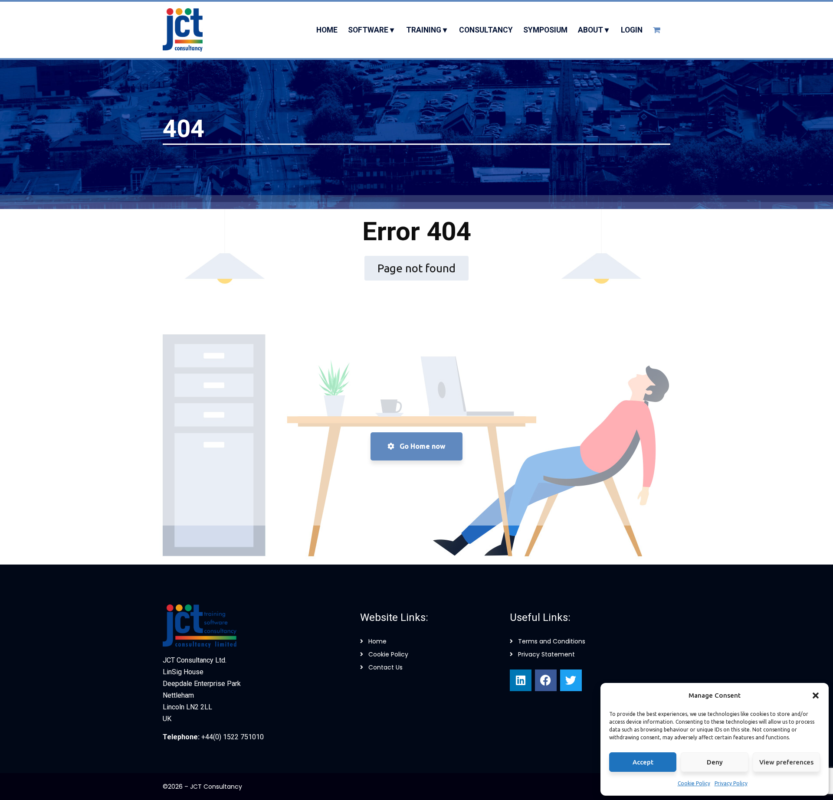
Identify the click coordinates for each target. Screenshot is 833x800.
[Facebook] (546, 680)
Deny (715, 762)
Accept (643, 762)
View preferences (786, 762)
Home (377, 641)
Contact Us (385, 667)
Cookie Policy (694, 783)
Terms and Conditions (551, 641)
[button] (815, 695)
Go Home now (422, 446)
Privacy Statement (546, 654)
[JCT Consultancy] (183, 30)
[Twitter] (571, 680)
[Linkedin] (520, 680)
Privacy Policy (731, 783)
